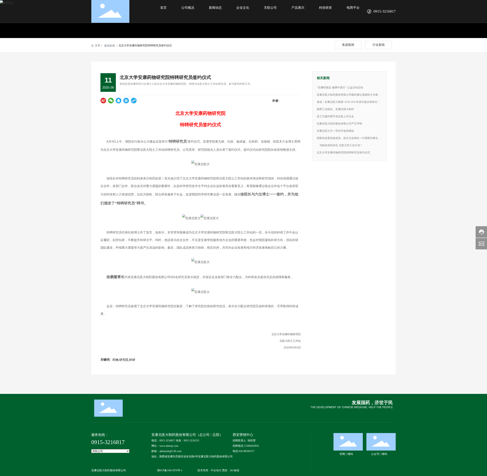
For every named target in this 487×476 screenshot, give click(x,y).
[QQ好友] (118, 100)
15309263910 (251, 445)
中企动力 (216, 470)
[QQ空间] (126, 100)
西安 (225, 470)
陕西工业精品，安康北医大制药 (335, 109)
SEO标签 (234, 470)
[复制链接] (134, 100)
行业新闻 (378, 44)
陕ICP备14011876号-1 (169, 470)
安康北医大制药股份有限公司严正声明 (339, 123)
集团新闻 (109, 45)
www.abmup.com (168, 445)
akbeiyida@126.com (170, 451)
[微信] (111, 100)
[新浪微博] (103, 100)
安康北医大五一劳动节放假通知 (335, 130)
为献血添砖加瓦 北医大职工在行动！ (340, 145)
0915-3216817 (384, 11)
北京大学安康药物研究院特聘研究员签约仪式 (343, 152)
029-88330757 (246, 451)
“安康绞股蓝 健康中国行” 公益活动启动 (340, 87)
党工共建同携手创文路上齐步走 (335, 116)
